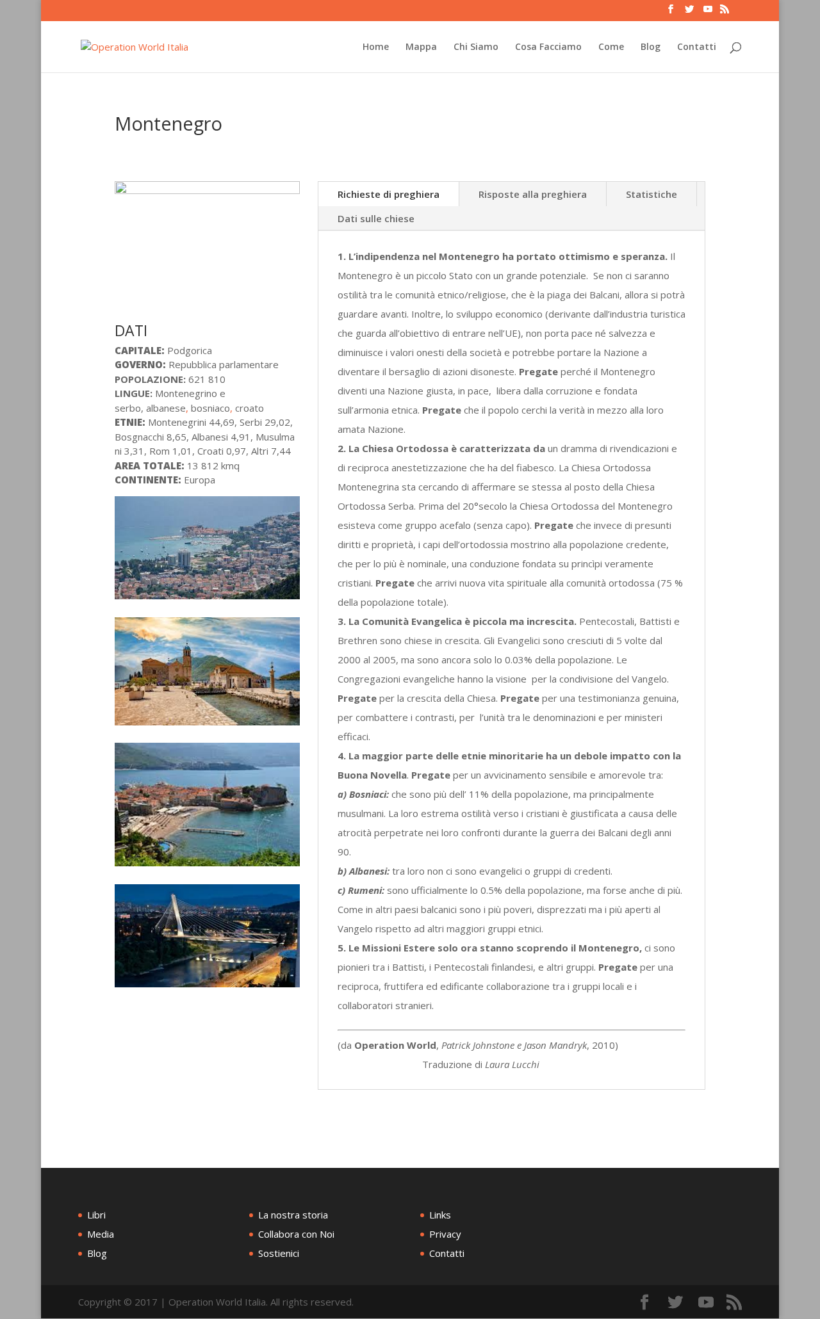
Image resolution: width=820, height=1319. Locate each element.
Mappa (421, 47)
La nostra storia (293, 1214)
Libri (96, 1214)
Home (376, 47)
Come (611, 47)
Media (100, 1233)
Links (440, 1214)
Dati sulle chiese (376, 218)
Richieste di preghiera (388, 194)
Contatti (696, 47)
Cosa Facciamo (548, 47)
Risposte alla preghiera (533, 194)
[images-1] (207, 987)
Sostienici (278, 1253)
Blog (650, 47)
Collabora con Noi (296, 1233)
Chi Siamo (476, 47)
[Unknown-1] (207, 866)
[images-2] (207, 599)
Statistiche (651, 194)
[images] (207, 725)
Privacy (445, 1233)
